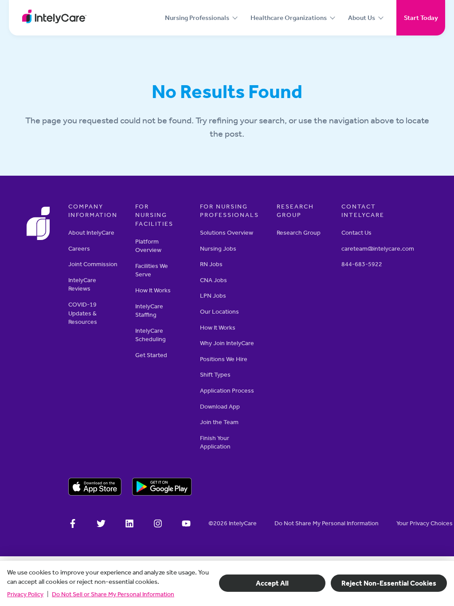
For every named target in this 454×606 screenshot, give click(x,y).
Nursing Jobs (218, 248)
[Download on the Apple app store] (94, 488)
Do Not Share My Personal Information (326, 523)
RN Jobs (211, 264)
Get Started (151, 355)
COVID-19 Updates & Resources (82, 313)
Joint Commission (92, 264)
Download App (220, 406)
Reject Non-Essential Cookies (388, 583)
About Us (361, 18)
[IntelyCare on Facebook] (72, 524)
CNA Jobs (213, 280)
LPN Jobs (213, 295)
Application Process (227, 390)
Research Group (299, 232)
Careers (79, 248)
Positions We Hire (223, 359)
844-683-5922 (361, 264)
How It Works (153, 290)
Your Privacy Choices (424, 523)
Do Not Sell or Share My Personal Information (113, 594)
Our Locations (219, 311)
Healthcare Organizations (288, 18)
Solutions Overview (226, 232)
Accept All (272, 583)
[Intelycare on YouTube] (186, 524)
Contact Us (356, 232)
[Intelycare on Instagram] (157, 524)
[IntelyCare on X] (101, 524)
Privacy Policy (25, 594)
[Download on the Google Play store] (162, 488)
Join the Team (219, 422)
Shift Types (215, 374)
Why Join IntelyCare (227, 343)
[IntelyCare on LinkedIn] (129, 524)
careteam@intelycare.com (377, 248)
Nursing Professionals (197, 18)
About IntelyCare (91, 232)
